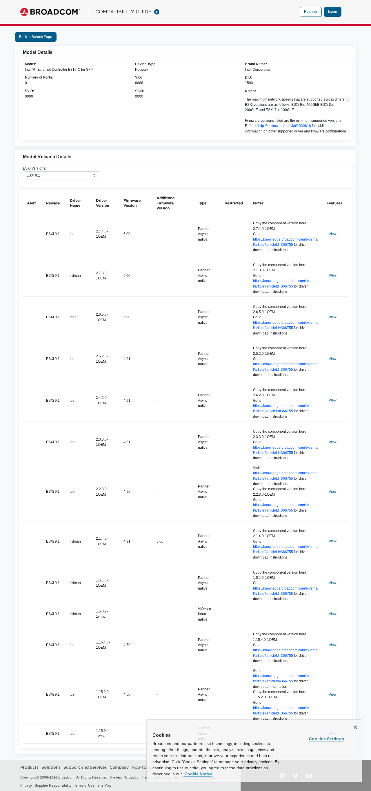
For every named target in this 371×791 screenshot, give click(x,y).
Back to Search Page (35, 37)
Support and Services (85, 767)
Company (119, 767)
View (333, 234)
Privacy (26, 785)
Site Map (104, 785)
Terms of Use (84, 785)
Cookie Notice (197, 774)
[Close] (355, 727)
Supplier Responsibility (53, 785)
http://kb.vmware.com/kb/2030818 (284, 126)
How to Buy (143, 767)
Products (29, 767)
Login (332, 12)
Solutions (51, 767)
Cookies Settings (326, 739)
